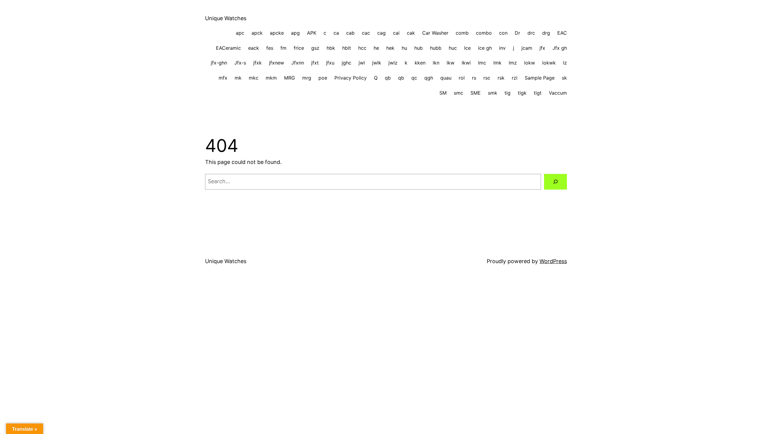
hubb (435, 48)
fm (283, 48)
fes (269, 48)
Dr (517, 33)
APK (311, 33)
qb (388, 78)
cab (350, 33)
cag (381, 33)
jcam (526, 48)
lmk (497, 63)
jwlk (376, 63)
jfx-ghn (219, 63)
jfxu (330, 63)
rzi (514, 78)
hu (404, 48)
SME (475, 93)
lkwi (466, 63)
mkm (271, 78)
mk (238, 78)
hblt (346, 48)
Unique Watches (225, 18)
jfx (542, 48)
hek (390, 48)
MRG (289, 78)
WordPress (553, 261)
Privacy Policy (350, 78)
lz (565, 63)
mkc (253, 78)
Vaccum (558, 93)
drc (531, 33)
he (376, 48)
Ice (467, 48)
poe (322, 78)
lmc (482, 63)
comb (462, 33)
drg (546, 33)
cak (411, 33)
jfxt (315, 63)
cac (366, 33)
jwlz (392, 63)
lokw (529, 63)
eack (253, 48)
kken (420, 63)
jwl (362, 63)
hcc (362, 48)
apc (240, 33)
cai (396, 33)
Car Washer (435, 33)
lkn (436, 63)
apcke (277, 33)
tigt (538, 93)
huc (453, 48)
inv (502, 48)
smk (492, 93)
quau (445, 78)
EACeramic (228, 48)
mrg (306, 78)
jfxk (257, 63)
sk (564, 78)
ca (336, 33)
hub (418, 48)
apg (295, 33)
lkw (450, 63)
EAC (562, 33)
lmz (513, 63)
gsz (315, 48)
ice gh (485, 48)
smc (458, 93)
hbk (331, 48)
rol (462, 78)
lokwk (549, 63)
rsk (501, 78)
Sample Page (540, 78)
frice (299, 48)
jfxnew (276, 63)
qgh (428, 78)
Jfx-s (240, 63)
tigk (522, 93)
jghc (346, 63)
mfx (223, 78)
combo (484, 33)
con (503, 33)
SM (443, 93)
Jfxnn (297, 63)
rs (474, 78)
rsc (486, 78)
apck (257, 33)
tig (508, 93)
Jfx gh (559, 48)
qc (414, 78)
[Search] (555, 182)
